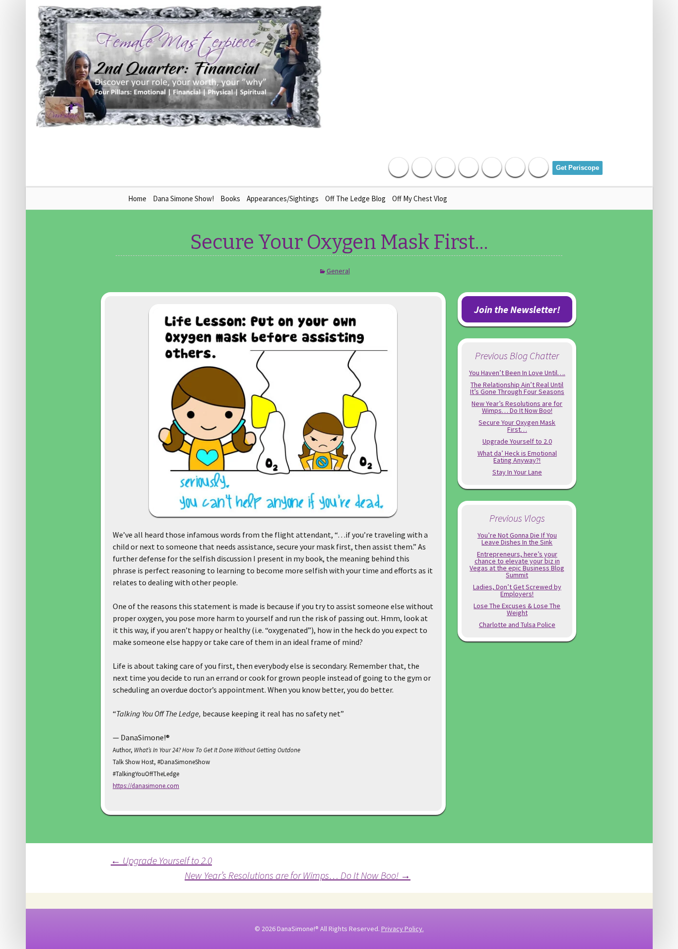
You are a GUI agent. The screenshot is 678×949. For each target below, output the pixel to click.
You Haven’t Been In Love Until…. (517, 372)
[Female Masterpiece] (180, 67)
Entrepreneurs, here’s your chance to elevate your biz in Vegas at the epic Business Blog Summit (517, 564)
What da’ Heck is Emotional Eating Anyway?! (517, 457)
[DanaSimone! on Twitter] (422, 167)
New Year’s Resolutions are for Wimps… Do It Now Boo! (297, 875)
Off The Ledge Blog (355, 198)
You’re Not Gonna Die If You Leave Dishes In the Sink (517, 539)
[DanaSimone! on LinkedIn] (445, 167)
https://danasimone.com (146, 786)
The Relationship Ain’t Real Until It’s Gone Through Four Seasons (517, 388)
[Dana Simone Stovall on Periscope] (538, 167)
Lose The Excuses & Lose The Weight (517, 609)
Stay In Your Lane (517, 472)
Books (230, 198)
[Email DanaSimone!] (515, 167)
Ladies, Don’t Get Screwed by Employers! (517, 590)
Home (137, 198)
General (338, 270)
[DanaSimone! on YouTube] (492, 167)
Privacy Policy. (402, 928)
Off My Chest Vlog (419, 198)
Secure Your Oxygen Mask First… (516, 426)
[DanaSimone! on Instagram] (468, 167)
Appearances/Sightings (283, 198)
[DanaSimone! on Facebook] (398, 167)
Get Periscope (577, 167)
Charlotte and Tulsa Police (517, 624)
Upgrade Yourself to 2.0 (161, 860)
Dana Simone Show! (183, 198)
